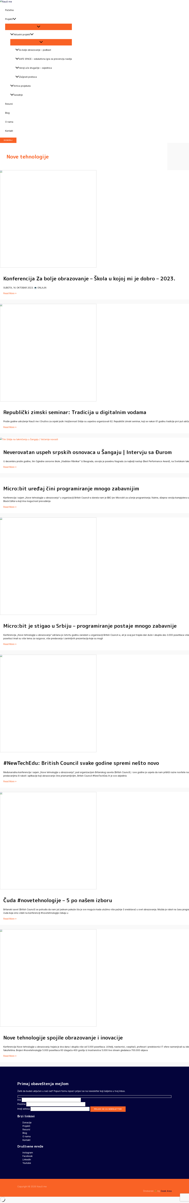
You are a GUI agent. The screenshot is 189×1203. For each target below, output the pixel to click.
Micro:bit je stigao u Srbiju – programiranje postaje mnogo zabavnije (90, 625)
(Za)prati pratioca (28, 77)
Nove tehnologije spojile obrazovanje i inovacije (63, 1037)
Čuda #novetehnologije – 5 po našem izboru (57, 900)
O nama (9, 122)
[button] (14, 19)
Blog (7, 113)
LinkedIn (26, 1159)
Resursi (9, 104)
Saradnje (18, 95)
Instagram (27, 1152)
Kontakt (9, 131)
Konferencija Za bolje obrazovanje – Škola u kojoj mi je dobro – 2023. (89, 278)
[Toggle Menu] (38, 27)
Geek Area (166, 1191)
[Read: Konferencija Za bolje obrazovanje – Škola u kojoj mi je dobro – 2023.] (48, 266)
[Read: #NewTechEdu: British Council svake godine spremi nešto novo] (48, 751)
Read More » (9, 293)
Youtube (26, 1163)
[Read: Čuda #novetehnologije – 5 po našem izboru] (48, 888)
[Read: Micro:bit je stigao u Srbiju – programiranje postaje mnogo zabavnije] (48, 614)
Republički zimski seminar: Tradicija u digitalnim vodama (74, 412)
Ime (19, 1100)
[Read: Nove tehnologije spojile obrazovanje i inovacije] (48, 1026)
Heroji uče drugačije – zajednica (35, 68)
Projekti (9, 19)
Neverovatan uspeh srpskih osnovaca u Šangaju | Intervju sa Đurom (87, 452)
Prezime (21, 1104)
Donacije (26, 1122)
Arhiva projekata (22, 86)
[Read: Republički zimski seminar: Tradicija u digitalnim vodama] (48, 400)
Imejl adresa (23, 1109)
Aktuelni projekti (22, 34)
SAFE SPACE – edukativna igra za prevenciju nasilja (45, 59)
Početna (9, 10)
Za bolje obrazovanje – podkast (35, 50)
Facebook (27, 1156)
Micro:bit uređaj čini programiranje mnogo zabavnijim (71, 488)
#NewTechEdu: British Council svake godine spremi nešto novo (81, 763)
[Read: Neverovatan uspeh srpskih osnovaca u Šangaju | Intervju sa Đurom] (29, 439)
